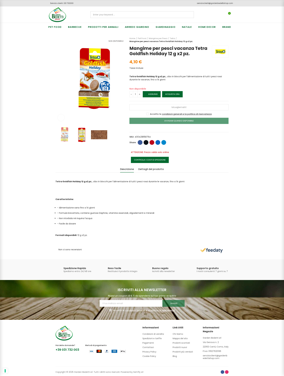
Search (189, 14)
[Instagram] (227, 372)
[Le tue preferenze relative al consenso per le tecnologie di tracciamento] (5, 371)
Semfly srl (138, 372)
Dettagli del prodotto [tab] (151, 169)
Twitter (146, 142)
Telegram (163, 142)
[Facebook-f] (222, 372)
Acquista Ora (172, 94)
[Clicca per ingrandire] (61, 117)
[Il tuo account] (234, 14)
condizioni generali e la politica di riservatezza (187, 114)
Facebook (140, 142)
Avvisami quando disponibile (179, 120)
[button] (60, 3)
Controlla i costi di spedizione (150, 159)
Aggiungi (153, 94)
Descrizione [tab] (127, 169)
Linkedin (157, 142)
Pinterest (152, 142)
